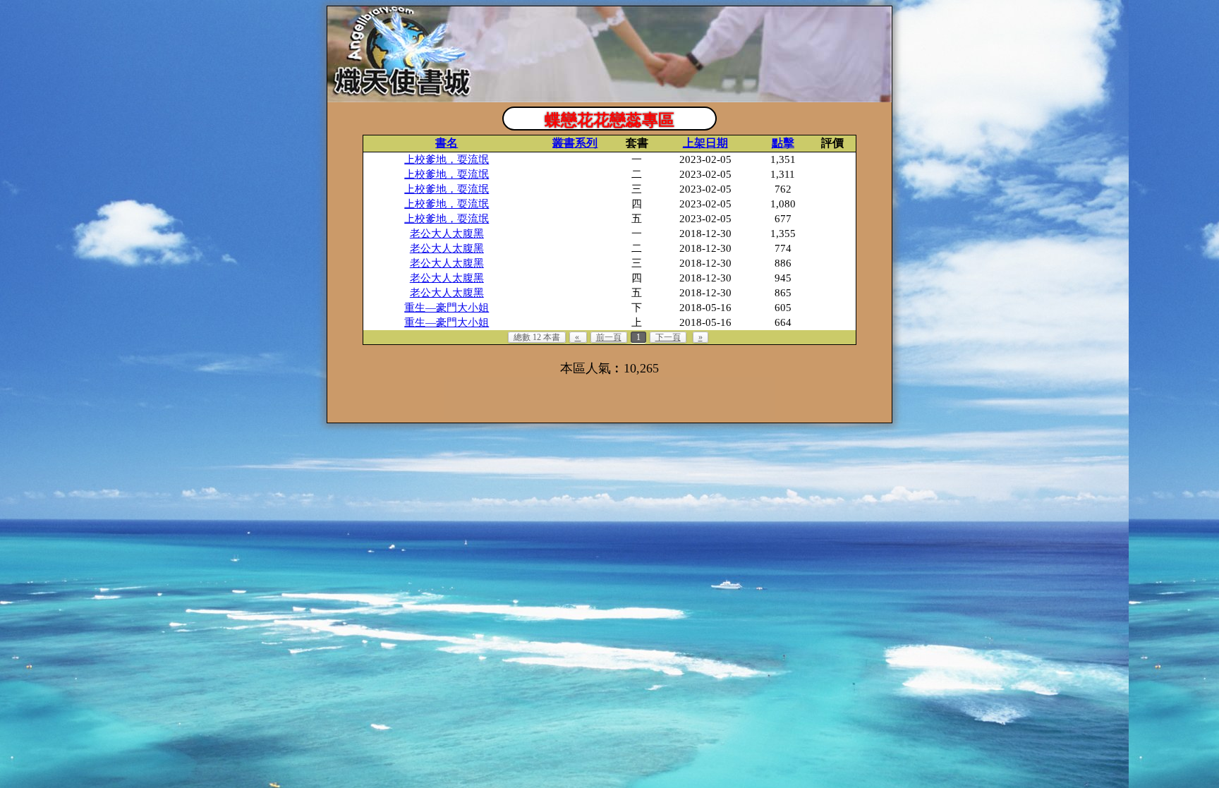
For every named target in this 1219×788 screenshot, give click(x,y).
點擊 (783, 143)
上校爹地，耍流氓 (446, 159)
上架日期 (705, 143)
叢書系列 (575, 143)
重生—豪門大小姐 (446, 307)
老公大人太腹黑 (447, 233)
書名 (446, 143)
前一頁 (608, 337)
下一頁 (668, 337)
